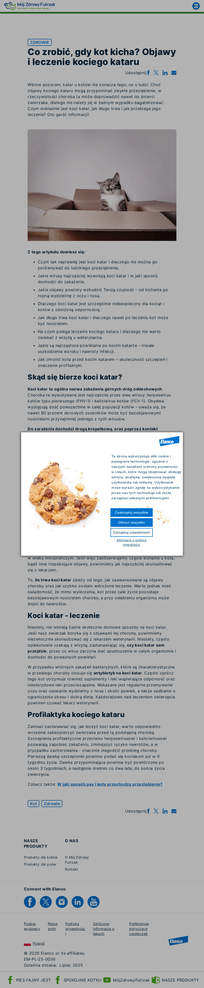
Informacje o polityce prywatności (132, 543)
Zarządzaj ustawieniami (131, 532)
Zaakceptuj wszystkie (131, 512)
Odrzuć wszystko (131, 522)
